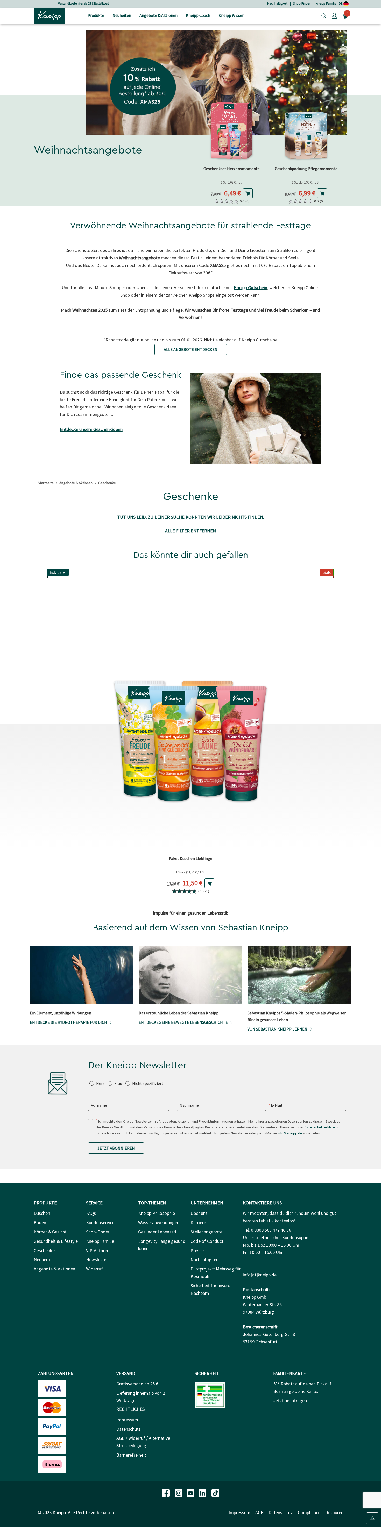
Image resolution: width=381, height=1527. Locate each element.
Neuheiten (44, 1259)
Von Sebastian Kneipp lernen (277, 1029)
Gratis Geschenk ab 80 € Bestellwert (83, 3)
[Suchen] (322, 15)
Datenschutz (128, 1429)
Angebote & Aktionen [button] (158, 15)
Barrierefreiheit (131, 1455)
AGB (259, 1512)
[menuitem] (95, 16)
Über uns (199, 1213)
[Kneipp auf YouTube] (191, 1492)
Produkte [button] (96, 15)
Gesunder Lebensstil (157, 1232)
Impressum (127, 1420)
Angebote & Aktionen (76, 482)
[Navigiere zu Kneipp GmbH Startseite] (49, 15)
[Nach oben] (372, 1518)
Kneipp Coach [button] (198, 15)
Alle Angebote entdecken (190, 349)
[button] (334, 15)
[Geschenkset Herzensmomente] (231, 130)
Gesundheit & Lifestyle (56, 1241)
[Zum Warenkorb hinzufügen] (248, 193)
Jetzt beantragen (290, 1401)
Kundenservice (100, 1222)
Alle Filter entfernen (190, 531)
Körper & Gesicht (50, 1232)
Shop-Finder (301, 3)
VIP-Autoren (97, 1250)
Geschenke (44, 1250)
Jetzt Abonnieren (116, 1148)
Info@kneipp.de (290, 1133)
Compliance (309, 1512)
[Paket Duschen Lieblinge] (190, 711)
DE (341, 3)
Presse (197, 1250)
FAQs (91, 1213)
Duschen (42, 1213)
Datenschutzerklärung (322, 1127)
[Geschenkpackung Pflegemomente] (306, 130)
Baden (40, 1222)
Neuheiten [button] (121, 15)
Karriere (198, 1222)
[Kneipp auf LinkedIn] (203, 1492)
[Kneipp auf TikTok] (215, 1492)
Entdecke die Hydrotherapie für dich (68, 1022)
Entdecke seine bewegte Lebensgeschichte (183, 1022)
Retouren (334, 1512)
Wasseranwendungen (158, 1222)
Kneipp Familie (326, 3)
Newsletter (97, 1259)
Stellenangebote (206, 1232)
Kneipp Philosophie (156, 1213)
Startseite (46, 482)
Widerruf (94, 1269)
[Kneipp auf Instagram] (179, 1492)
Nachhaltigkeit (277, 3)
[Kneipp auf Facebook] (166, 1492)
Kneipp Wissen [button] (231, 15)
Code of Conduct (206, 1241)
